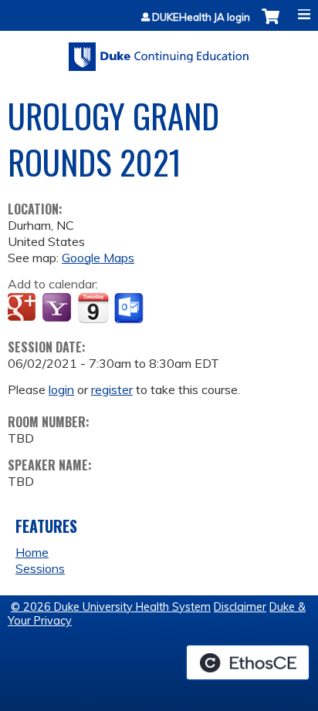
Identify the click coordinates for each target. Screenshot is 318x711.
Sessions (40, 568)
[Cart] (270, 24)
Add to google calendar (23, 308)
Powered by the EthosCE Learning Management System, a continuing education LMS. (247, 662)
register (112, 389)
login (61, 389)
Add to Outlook (130, 308)
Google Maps (98, 257)
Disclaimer (240, 607)
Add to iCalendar (93, 307)
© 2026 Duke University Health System (111, 607)
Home (32, 552)
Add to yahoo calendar (58, 308)
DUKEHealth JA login (201, 17)
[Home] (159, 51)
